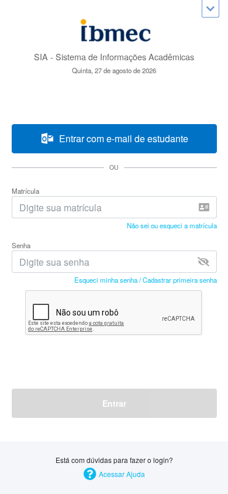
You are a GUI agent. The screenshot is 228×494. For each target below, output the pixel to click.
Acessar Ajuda (122, 474)
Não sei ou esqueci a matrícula (172, 225)
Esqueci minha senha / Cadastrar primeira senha (145, 279)
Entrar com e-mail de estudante (121, 138)
